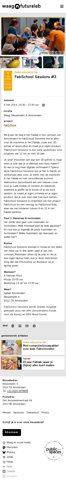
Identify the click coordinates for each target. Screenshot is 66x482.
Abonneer (12, 432)
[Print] (34, 326)
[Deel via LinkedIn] (20, 326)
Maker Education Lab (26, 72)
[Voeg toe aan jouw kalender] (43, 105)
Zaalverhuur (32, 413)
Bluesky (11, 452)
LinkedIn (11, 471)
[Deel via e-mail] (27, 326)
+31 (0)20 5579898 (17, 391)
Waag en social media (18, 443)
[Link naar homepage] (21, 6)
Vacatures (18, 413)
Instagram (12, 476)
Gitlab (10, 457)
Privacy (45, 413)
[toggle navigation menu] (61, 6)
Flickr (9, 467)
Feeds (10, 462)
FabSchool (10, 125)
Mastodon (12, 447)
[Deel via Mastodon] (12, 326)
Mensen (7, 413)
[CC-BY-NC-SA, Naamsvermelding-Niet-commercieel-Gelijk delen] (56, 53)
